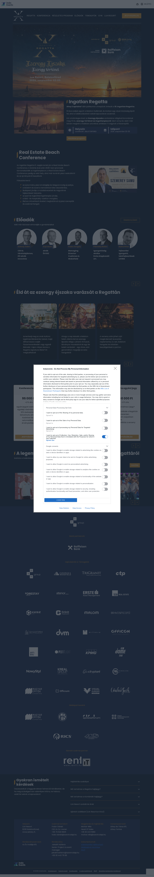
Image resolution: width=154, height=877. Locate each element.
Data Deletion (64, 508)
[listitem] (77, 408)
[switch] (105, 412)
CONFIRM (61, 500)
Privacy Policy (90, 508)
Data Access (77, 508)
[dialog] (77, 438)
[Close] (116, 369)
